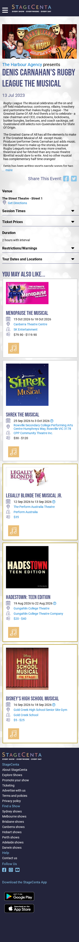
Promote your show (15, 780)
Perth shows (10, 837)
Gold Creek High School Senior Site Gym (40, 710)
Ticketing (8, 785)
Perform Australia (26, 512)
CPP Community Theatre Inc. (33, 433)
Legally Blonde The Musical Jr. (34, 495)
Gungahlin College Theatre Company (38, 613)
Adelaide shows (12, 842)
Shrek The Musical (22, 414)
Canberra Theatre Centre (30, 324)
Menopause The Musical (27, 313)
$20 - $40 (20, 618)
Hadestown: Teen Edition (28, 597)
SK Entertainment (26, 329)
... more (7, 170)
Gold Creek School (26, 715)
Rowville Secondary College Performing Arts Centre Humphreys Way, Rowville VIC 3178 (43, 426)
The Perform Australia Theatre (34, 507)
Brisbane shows (13, 821)
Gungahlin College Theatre (31, 608)
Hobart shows (12, 832)
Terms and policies (14, 795)
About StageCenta (14, 769)
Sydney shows (12, 811)
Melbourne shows (14, 816)
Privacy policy (11, 801)
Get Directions (17, 203)
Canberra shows (13, 827)
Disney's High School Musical (32, 698)
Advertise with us (13, 790)
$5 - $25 (19, 720)
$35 (16, 517)
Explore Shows (12, 775)
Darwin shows (12, 847)
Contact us (9, 858)
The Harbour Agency (22, 64)
